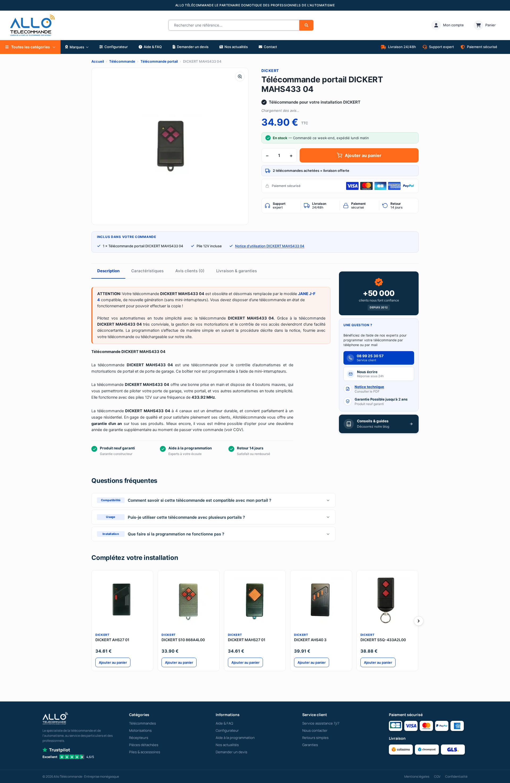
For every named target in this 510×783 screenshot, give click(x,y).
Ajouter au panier (363, 155)
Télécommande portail (159, 61)
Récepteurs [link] (138, 737)
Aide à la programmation (235, 737)
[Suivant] (418, 621)
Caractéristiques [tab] (147, 270)
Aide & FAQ (224, 723)
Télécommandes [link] (142, 723)
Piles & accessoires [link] (144, 752)
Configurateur (227, 730)
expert (279, 205)
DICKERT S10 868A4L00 (183, 639)
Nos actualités (227, 744)
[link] (447, 25)
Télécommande (122, 61)
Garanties (310, 744)
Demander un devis (231, 752)
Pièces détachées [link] (143, 744)
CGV (437, 776)
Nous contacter (315, 730)
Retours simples (315, 737)
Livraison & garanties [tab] (236, 270)
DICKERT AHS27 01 (112, 639)
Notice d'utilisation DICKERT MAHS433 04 (269, 246)
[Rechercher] (306, 25)
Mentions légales (416, 776)
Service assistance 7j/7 (320, 723)
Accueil (97, 61)
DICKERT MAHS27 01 (246, 639)
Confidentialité (456, 776)
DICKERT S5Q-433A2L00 (383, 639)
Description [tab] (108, 270)
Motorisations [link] (140, 730)
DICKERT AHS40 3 (310, 639)
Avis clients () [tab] (190, 270)
